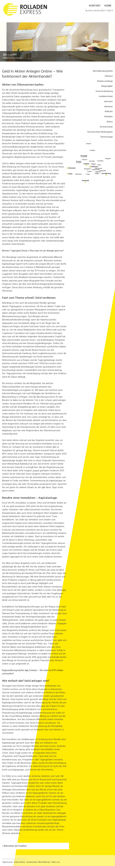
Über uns (56, 862)
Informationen (44, 862)
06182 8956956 (94, 10)
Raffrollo (109, 111)
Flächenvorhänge (105, 81)
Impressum (7, 862)
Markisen (108, 106)
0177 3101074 (107, 10)
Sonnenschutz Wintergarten (100, 132)
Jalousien (108, 101)
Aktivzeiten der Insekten (14, 846)
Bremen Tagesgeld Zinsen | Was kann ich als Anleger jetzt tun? (33, 250)
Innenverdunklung (104, 91)
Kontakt (95, 5)
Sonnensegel (106, 137)
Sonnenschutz (106, 126)
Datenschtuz (19, 862)
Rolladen (108, 116)
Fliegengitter (107, 86)
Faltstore (109, 76)
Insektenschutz (106, 96)
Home (107, 5)
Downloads (31, 862)
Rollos (110, 121)
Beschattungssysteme (103, 71)
